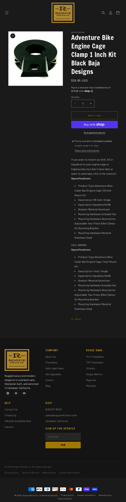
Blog (48, 385)
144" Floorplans (95, 356)
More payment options (94, 132)
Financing (10, 415)
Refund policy (105, 495)
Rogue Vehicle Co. (31, 495)
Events (49, 380)
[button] (6, 12)
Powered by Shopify (49, 495)
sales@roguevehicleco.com (61, 415)
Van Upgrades (53, 374)
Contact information (86, 495)
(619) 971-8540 (53, 409)
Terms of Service (30, 472)
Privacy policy (67, 495)
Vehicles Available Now (18, 421)
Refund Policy (49, 472)
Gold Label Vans (54, 368)
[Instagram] (8, 393)
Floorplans (51, 362)
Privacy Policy (12, 472)
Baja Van (91, 380)
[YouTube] (24, 393)
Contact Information (69, 472)
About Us (50, 356)
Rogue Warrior (94, 374)
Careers (9, 426)
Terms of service (64, 499)
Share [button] (77, 319)
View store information (87, 150)
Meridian (91, 385)
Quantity (75, 97)
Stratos (90, 368)
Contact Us (11, 409)
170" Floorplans (94, 362)
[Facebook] (16, 393)
